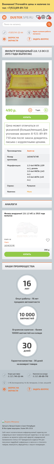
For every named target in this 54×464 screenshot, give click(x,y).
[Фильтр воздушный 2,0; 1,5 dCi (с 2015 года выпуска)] (27, 229)
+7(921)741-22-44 (15, 32)
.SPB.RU (21, 17)
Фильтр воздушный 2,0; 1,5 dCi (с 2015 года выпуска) (24, 214)
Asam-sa (30, 150)
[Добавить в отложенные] (48, 240)
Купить (27, 117)
